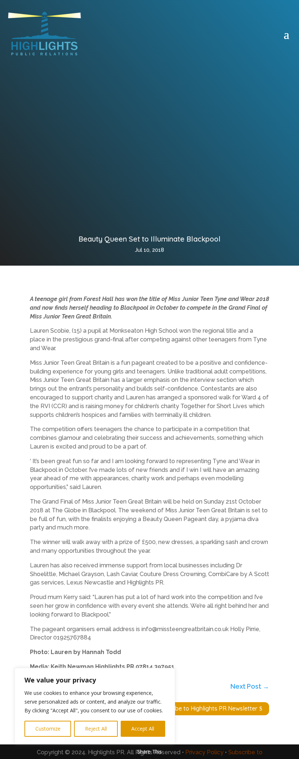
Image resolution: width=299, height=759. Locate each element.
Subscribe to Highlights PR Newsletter (206, 708)
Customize (48, 728)
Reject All (96, 728)
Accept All (142, 728)
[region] (95, 706)
